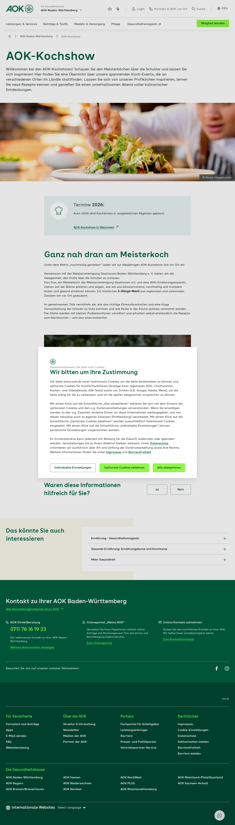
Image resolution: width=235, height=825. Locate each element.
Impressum (114, 452)
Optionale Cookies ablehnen (124, 467)
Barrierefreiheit (139, 452)
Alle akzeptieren (169, 467)
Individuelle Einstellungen (72, 467)
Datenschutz (159, 443)
